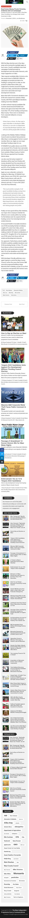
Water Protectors (7, 897)
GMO (16, 844)
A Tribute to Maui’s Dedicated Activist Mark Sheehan (17, 561)
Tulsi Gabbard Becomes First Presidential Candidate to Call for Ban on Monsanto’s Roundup (18, 669)
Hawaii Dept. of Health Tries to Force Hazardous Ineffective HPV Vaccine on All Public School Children (18, 677)
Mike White (7, 873)
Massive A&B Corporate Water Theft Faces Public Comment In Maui (17, 548)
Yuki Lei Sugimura (18, 897)
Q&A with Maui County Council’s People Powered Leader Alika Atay (17, 698)
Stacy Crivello (7, 890)
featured (7, 841)
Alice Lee (5, 292)
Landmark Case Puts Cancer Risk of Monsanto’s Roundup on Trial (18, 604)
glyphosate (7, 844)
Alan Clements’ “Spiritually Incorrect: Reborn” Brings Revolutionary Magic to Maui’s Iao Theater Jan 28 (17, 525)
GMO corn (22, 844)
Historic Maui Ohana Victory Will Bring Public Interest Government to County (18, 692)
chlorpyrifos (19, 827)
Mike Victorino (6, 295)
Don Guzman (6, 833)
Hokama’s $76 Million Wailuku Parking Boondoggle (18, 711)
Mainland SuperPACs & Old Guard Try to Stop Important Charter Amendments (18, 597)
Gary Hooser (17, 841)
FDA (23, 837)
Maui (18, 862)
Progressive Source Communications (13, 912)
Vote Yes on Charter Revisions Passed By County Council (18, 583)
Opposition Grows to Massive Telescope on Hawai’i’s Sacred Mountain (17, 640)
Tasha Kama (13, 295)
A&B (5, 816)
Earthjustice (14, 833)
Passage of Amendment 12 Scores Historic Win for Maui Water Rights (18, 554)
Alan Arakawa (9, 290)
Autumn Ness (8, 827)
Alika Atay (11, 292)
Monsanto (19, 873)
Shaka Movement (8, 887)
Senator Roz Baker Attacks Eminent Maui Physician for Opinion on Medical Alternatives (18, 647)
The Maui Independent (19, 910)
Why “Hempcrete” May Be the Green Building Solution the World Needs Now (18, 518)
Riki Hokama (22, 880)
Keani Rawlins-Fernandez (12, 855)
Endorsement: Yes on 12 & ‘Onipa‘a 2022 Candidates (17, 567)
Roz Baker (16, 884)
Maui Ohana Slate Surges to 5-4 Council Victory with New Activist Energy (18, 685)
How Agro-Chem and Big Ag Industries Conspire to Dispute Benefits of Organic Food (18, 612)
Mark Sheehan (9, 862)
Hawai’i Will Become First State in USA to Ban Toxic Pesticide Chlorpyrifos (17, 590)
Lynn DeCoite (16, 858)
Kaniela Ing (7, 851)
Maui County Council (6, 6)
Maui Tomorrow (7, 869)
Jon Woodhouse (21, 18)
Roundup (7, 884)
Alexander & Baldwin (18, 290)
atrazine (17, 823)
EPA (17, 837)
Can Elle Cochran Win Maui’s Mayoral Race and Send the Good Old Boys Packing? (18, 727)
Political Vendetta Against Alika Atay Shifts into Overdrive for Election (17, 705)
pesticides (15, 877)
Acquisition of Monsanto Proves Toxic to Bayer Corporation (17, 662)
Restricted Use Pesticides (10, 880)
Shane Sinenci (19, 887)
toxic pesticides (7, 894)
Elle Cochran (17, 292)
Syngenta (16, 890)
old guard (6, 877)
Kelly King (7, 858)
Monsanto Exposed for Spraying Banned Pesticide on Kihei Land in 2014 (17, 633)
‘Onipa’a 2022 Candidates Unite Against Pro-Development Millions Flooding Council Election (17, 540)
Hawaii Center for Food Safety (12, 848)
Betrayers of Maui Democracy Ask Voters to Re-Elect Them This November (17, 576)
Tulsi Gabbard (17, 894)
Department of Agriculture (12, 830)
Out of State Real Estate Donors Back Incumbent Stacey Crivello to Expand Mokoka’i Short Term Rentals (18, 720)
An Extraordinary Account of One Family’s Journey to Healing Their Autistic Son (18, 619)
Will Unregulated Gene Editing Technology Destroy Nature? (18, 626)
